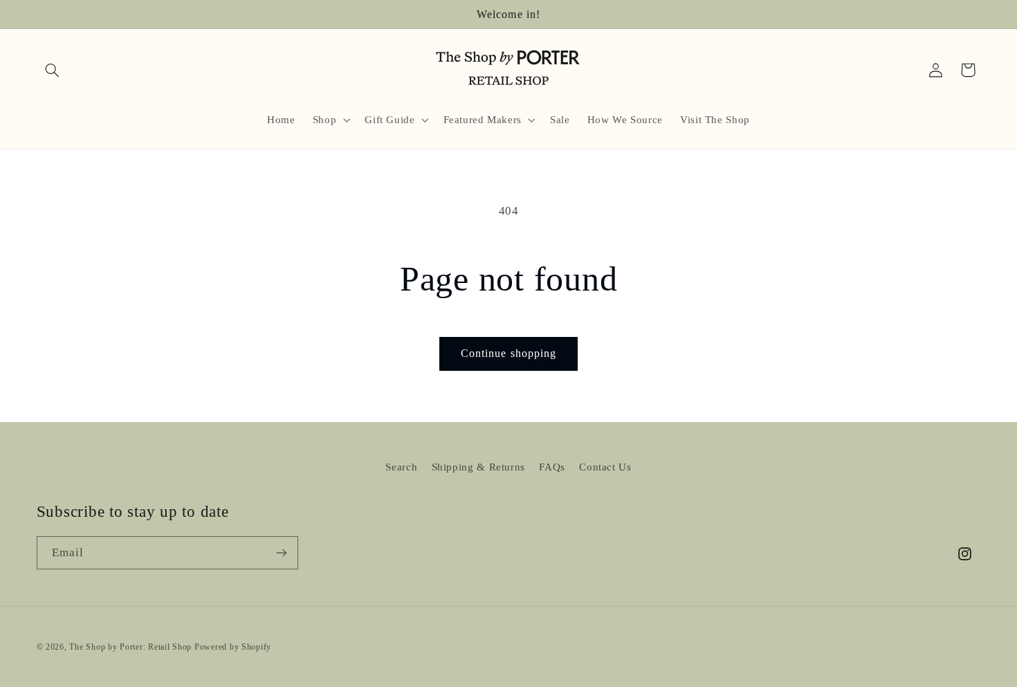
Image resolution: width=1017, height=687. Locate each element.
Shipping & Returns (478, 467)
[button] (52, 70)
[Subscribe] (281, 552)
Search (401, 467)
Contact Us (605, 467)
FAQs (552, 467)
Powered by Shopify (232, 646)
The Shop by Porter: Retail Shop (130, 646)
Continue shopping (508, 353)
